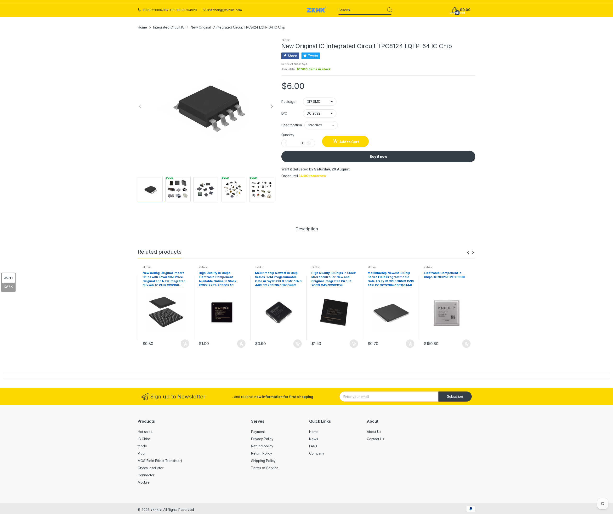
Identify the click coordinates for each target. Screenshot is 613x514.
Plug (141, 453)
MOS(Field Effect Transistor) (160, 461)
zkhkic (285, 40)
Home (313, 432)
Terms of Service (264, 468)
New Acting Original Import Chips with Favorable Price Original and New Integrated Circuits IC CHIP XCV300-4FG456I (163, 279)
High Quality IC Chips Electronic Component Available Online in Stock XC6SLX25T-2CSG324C (217, 279)
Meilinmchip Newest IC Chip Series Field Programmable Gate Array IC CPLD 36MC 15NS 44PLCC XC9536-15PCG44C (278, 279)
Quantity (287, 135)
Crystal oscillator (151, 468)
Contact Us (375, 439)
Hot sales (145, 432)
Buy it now (378, 156)
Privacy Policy (262, 439)
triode (142, 446)
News (313, 439)
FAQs (313, 446)
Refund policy (262, 446)
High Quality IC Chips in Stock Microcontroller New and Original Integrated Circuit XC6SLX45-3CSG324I (333, 279)
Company (316, 453)
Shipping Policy (263, 461)
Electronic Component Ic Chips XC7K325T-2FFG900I (444, 275)
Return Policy (261, 453)
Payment (258, 432)
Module (144, 482)
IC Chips (144, 439)
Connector (146, 475)
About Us (374, 432)
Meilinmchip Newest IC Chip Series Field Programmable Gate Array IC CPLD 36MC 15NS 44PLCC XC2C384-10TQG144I (391, 279)
